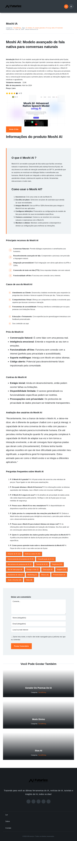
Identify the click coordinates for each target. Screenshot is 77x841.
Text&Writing (17, 28)
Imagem (61, 569)
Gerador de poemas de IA (38, 688)
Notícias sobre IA (32, 554)
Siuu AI (38, 750)
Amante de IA (14, 554)
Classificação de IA (46, 559)
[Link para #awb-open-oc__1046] (66, 6)
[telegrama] (49, 801)
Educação (48, 569)
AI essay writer (50, 28)
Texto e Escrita (14, 580)
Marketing (32, 575)
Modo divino (38, 719)
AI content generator (39, 28)
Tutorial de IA (42, 564)
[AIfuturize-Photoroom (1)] (13, 3)
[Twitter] (33, 801)
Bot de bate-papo (15, 569)
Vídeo (29, 580)
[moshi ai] (36, 96)
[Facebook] (28, 801)
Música (45, 575)
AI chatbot (29, 28)
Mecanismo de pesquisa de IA (19, 564)
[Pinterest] (44, 801)
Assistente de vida (15, 575)
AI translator (59, 28)
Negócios (57, 564)
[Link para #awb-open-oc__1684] (71, 6)
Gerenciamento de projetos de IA (20, 559)
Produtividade (59, 575)
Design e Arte (33, 569)
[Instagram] (38, 801)
